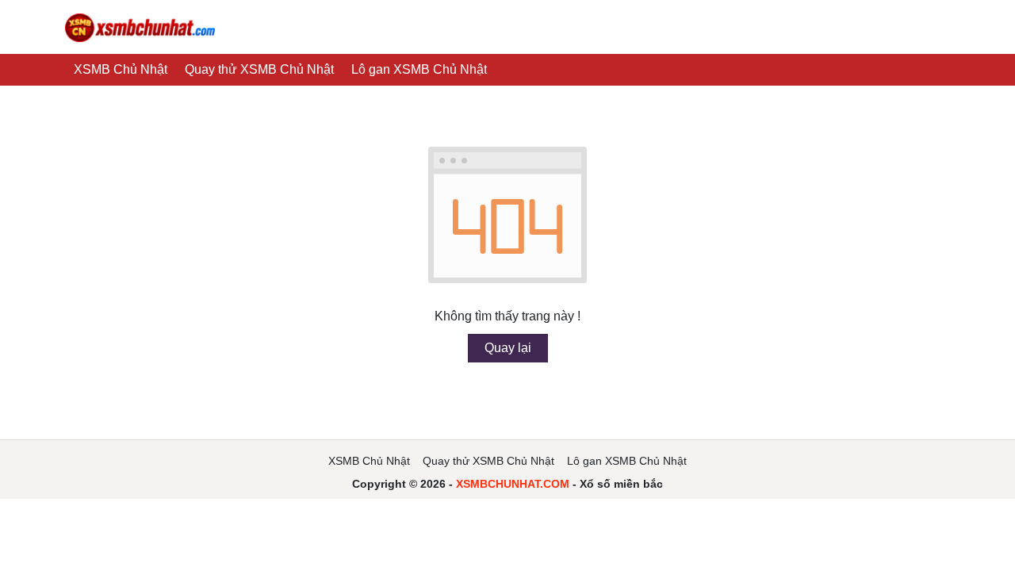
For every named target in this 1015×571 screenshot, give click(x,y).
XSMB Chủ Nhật (120, 69)
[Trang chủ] (140, 27)
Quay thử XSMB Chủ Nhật (259, 69)
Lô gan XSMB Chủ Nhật (419, 69)
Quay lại (508, 347)
